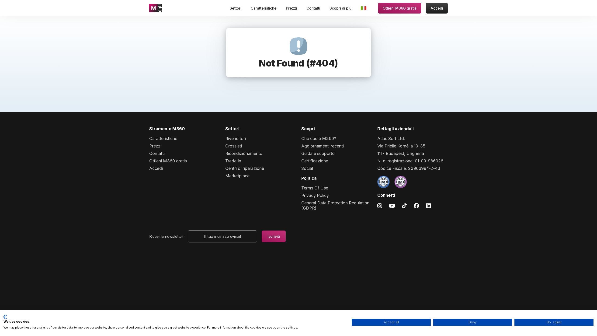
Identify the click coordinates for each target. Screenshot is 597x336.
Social (307, 168)
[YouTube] (392, 205)
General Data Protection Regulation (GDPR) (335, 205)
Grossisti (233, 146)
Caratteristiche (264, 8)
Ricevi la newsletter (166, 236)
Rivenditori (235, 138)
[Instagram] (379, 205)
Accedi (436, 8)
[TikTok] (404, 205)
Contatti (313, 8)
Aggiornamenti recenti (322, 146)
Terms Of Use (314, 188)
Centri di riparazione (244, 168)
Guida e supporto (318, 153)
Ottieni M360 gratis (400, 8)
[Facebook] (416, 205)
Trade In (233, 160)
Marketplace (237, 175)
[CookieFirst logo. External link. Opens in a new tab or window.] (5, 317)
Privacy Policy (315, 195)
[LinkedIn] (428, 205)
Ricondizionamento (243, 153)
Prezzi (291, 8)
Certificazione (314, 160)
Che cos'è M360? (318, 138)
